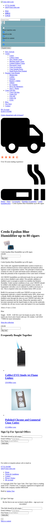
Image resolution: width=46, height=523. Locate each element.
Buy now (4, 258)
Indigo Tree (11, 491)
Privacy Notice (10, 478)
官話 (7, 11)
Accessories (16, 201)
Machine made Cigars (16, 61)
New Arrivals (9, 52)
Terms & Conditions (12, 474)
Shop (8, 201)
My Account (5, 109)
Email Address (6, 439)
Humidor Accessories (29, 201)
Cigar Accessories (15, 67)
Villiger (11, 83)
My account (9, 480)
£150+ (11, 100)
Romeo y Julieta (14, 81)
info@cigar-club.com (12, 7)
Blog (6, 102)
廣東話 (7, 13)
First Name (5, 441)
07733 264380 (10, 5)
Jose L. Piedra (14, 88)
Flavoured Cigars (15, 65)
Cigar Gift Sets (10, 90)
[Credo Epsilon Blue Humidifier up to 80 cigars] (9, 250)
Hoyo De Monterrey (16, 86)
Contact (7, 106)
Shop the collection (7, 322)
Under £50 (13, 94)
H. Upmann (13, 85)
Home (3, 201)
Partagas (12, 79)
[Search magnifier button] (3, 22)
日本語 (7, 16)
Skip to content (6, 521)
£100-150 (12, 98)
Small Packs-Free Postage (18, 71)
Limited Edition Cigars (17, 63)
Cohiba (11, 77)
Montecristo (13, 75)
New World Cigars (15, 59)
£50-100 (12, 96)
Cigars (7, 54)
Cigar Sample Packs (16, 69)
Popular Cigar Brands (12, 73)
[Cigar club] (7, 2)
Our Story (8, 104)
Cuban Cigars (14, 57)
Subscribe (5, 443)
